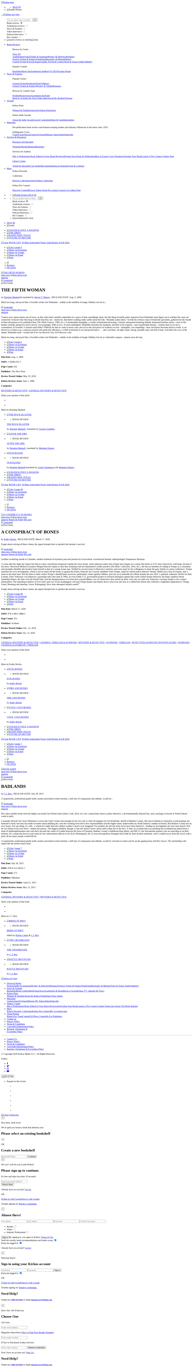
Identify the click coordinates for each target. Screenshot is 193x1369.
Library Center (19, 161)
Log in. (28, 1189)
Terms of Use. (47, 1237)
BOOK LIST (15, 242)
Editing (22, 147)
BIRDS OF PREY (15, 930)
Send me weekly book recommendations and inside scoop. (27, 1240)
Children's (87, 62)
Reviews (11, 265)
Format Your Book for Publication (80, 156)
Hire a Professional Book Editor (21, 1006)
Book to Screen (19, 98)
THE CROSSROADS (17, 950)
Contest (25, 1016)
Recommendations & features (54, 166)
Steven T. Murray (42, 297)
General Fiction (19, 83)
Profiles (15, 95)
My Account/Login (58, 1011)
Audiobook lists (38, 71)
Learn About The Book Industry (123, 1006)
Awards (33, 95)
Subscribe (68, 134)
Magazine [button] (11, 122)
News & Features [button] (14, 74)
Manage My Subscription (38, 1001)
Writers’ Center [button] (13, 1003)
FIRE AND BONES (16, 698)
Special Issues (30, 134)
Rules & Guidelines (59, 120)
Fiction (26, 56)
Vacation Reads (64, 71)
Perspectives (24, 95)
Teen (38, 83)
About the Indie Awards (23, 120)
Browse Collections (21, 180)
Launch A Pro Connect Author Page (158, 156)
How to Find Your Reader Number (37, 1332)
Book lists (26, 71)
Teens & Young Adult (73, 62)
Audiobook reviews (16, 26)
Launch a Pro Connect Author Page (93, 1006)
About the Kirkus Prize (40, 110)
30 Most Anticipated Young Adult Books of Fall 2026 (45, 242)
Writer (10, 1229)
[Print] (10, 257)
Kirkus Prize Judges (54, 996)
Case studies (35, 166)
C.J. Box (8, 794)
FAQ (31, 1016)
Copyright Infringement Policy (20, 1026)
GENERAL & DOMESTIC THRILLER (19, 645)
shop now (5, 275)
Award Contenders (42, 120)
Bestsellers (17, 71)
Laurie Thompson (46, 467)
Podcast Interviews (15, 34)
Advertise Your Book (132, 156)
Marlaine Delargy (47, 448)
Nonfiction (40, 59)
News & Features (15, 29)
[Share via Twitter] (15, 252)
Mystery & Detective (56, 56)
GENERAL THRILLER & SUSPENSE (58, 642)
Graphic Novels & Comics (52, 62)
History (68, 59)
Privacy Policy (13, 1021)
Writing (15, 147)
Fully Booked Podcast (62, 98)
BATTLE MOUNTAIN (17, 969)
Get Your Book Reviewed (53, 156)
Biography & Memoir (55, 59)
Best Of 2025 (51, 71)
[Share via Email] (15, 255)
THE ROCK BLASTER (18, 424)
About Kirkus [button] (13, 1014)
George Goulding (47, 429)
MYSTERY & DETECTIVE (14, 390)
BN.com (27, 519)
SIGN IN (16, 7)
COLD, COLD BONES (18, 717)
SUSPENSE (112, 642)
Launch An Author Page (70, 190)
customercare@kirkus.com (41, 1300)
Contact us (11, 1019)
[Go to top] (7, 1076)
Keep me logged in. (10, 1243)
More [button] (9, 168)
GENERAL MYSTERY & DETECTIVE (48, 390)
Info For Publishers (53, 1016)
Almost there (7, 1184)
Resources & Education (22, 142)
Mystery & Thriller (44, 86)
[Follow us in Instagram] (8, 1068)
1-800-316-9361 (16, 1300)
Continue (32, 1157)
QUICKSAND (13, 462)
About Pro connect (50, 190)
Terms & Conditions (16, 1024)
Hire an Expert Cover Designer (109, 156)
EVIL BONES (13, 678)
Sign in (5, 1237)
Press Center (39, 1016)
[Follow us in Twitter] (8, 1066)
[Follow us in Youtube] (8, 1071)
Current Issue (18, 134)
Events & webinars (75, 166)
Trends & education (21, 166)
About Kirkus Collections (41, 180)
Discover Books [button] (14, 983)
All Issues (41, 134)
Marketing (39, 147)
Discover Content (20, 190)
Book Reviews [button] (13, 44)
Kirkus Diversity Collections (19, 1011)
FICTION (11, 268)
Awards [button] (10, 101)
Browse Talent (35, 190)
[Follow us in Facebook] (7, 1063)
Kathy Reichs (10, 539)
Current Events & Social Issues (26, 62)
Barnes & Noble (16, 519)
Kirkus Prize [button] (12, 993)
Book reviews (13, 23)
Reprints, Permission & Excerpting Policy (17, 1030)
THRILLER (124, 642)
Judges (71, 120)
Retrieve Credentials (36, 1348)
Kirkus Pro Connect (41, 1011)
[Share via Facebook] (17, 250)
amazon (4, 277)
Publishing (30, 147)
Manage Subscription (54, 134)
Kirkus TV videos (85, 991)
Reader (10, 1226)
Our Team (17, 1016)
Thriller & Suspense (38, 56)
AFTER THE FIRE (16, 443)
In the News (31, 98)
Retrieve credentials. (28, 1204)
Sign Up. (30, 1352)
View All (16, 54)
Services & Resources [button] (16, 137)
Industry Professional (16, 1232)
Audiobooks (17, 56)
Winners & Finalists (21, 110)
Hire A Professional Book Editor (26, 156)
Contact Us (12, 1039)
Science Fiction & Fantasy (24, 59)
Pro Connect (13, 37)
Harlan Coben (22, 935)
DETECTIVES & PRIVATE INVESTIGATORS (154, 642)
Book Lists (21, 991)
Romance (70, 56)
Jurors (53, 110)
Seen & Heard (43, 95)
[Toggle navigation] (2, 15)
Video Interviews (15, 31)
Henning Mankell (12, 297)
